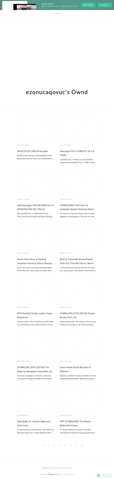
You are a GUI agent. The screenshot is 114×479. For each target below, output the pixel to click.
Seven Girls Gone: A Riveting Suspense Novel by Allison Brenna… (35, 261)
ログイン (104, 5)
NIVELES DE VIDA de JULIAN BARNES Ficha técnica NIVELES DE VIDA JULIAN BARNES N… (35, 157)
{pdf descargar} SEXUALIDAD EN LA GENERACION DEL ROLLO (35, 207)
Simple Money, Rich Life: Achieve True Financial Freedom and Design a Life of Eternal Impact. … (78, 323)
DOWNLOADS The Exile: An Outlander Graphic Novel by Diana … (78, 207)
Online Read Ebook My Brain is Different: (75, 369)
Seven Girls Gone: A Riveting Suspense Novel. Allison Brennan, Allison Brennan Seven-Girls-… (35, 269)
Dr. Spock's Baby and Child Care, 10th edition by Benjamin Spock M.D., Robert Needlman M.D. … (35, 431)
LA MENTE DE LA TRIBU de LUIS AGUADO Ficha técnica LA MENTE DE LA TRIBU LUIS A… (78, 161)
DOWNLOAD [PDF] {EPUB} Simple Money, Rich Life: (77, 315)
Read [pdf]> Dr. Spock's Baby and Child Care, (33, 423)
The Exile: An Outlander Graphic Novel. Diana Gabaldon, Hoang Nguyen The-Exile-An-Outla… (78, 215)
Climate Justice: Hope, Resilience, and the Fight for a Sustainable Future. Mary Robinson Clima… (35, 323)
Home (57, 13)
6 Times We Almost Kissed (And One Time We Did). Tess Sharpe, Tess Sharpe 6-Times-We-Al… (78, 269)
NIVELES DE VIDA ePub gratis (32, 151)
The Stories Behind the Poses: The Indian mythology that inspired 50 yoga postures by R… (78, 431)
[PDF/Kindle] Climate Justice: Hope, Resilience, (35, 315)
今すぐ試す (88, 4)
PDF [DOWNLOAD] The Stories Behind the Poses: (75, 423)
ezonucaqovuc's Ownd (57, 92)
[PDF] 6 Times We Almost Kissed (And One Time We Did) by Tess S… (78, 261)
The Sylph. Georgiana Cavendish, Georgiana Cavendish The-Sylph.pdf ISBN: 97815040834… (35, 377)
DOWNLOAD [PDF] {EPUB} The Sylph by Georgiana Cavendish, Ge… (35, 369)
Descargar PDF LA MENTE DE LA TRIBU (77, 153)
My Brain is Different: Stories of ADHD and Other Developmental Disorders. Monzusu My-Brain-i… (78, 377)
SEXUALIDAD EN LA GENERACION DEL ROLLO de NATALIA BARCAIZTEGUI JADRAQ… (35, 215)
